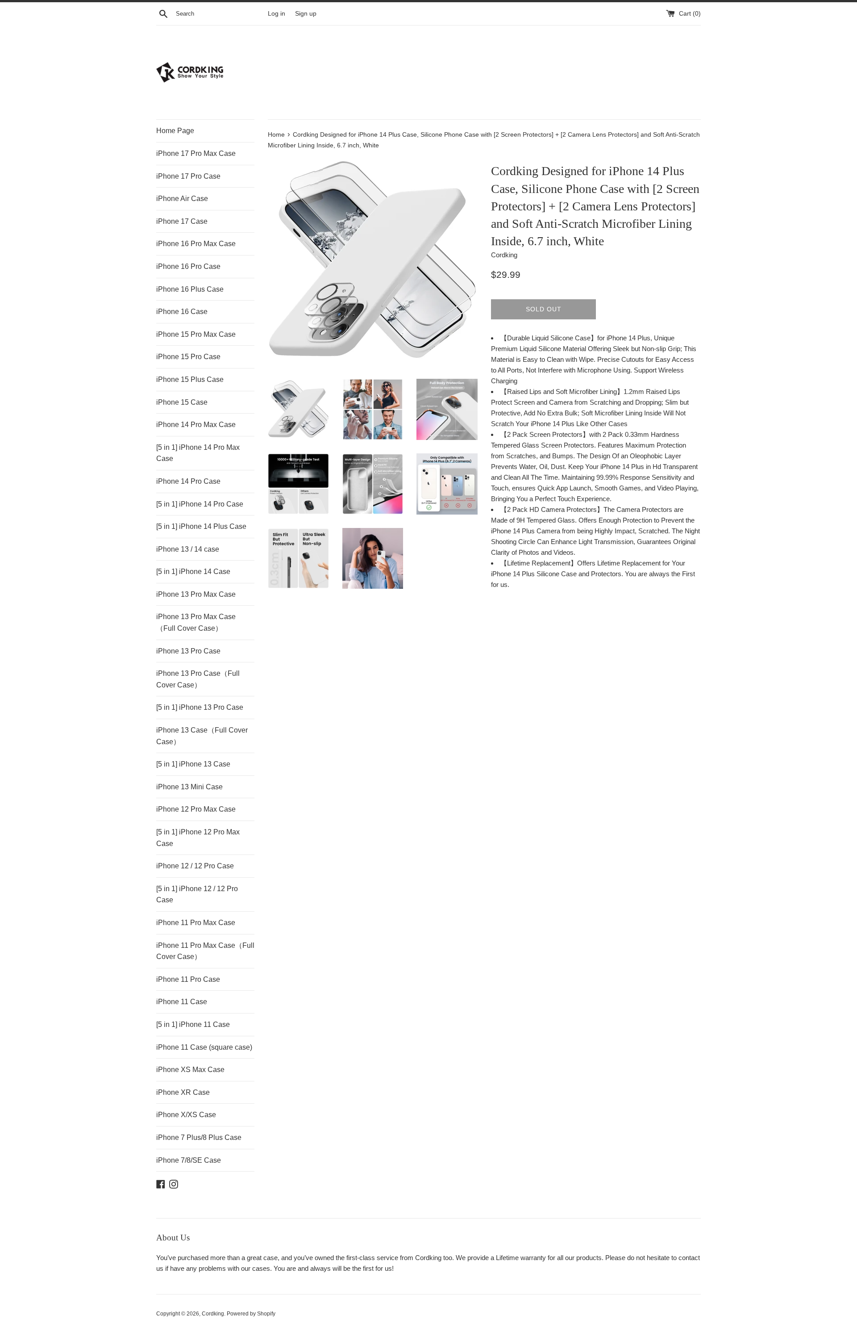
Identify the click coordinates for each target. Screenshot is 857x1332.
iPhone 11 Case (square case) (204, 1047)
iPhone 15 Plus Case (190, 379)
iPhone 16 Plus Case (190, 289)
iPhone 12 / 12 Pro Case (195, 866)
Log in (276, 13)
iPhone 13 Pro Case (188, 651)
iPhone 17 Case (182, 221)
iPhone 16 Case (182, 311)
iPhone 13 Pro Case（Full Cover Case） (198, 679)
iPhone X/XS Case (186, 1114)
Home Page (175, 130)
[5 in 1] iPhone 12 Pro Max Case (198, 837)
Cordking (213, 1314)
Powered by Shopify (251, 1314)
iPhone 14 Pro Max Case (196, 424)
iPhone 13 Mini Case (189, 787)
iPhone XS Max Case (190, 1069)
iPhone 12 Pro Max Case (196, 809)
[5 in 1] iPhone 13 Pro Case (199, 707)
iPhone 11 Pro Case (188, 979)
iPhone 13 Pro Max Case (196, 594)
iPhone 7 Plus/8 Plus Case (198, 1137)
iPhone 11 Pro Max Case (195, 922)
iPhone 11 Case (181, 1001)
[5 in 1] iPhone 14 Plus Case (201, 526)
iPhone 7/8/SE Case (188, 1160)
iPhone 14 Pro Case (188, 481)
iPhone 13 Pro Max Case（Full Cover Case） (196, 622)
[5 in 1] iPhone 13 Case (193, 764)
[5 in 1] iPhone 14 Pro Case (199, 504)
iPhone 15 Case (182, 402)
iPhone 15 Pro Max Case (196, 334)
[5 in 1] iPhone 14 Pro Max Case (198, 453)
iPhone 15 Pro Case (188, 356)
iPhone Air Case (182, 198)
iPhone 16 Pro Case (188, 266)
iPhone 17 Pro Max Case (196, 153)
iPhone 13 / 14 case (187, 549)
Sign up (305, 13)
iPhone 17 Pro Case (188, 176)
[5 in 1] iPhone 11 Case (193, 1024)
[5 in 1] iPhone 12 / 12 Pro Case (197, 894)
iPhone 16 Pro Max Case (196, 243)
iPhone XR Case (183, 1092)
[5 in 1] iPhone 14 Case (193, 571)
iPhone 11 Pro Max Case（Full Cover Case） (205, 951)
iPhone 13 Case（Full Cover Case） (202, 736)
